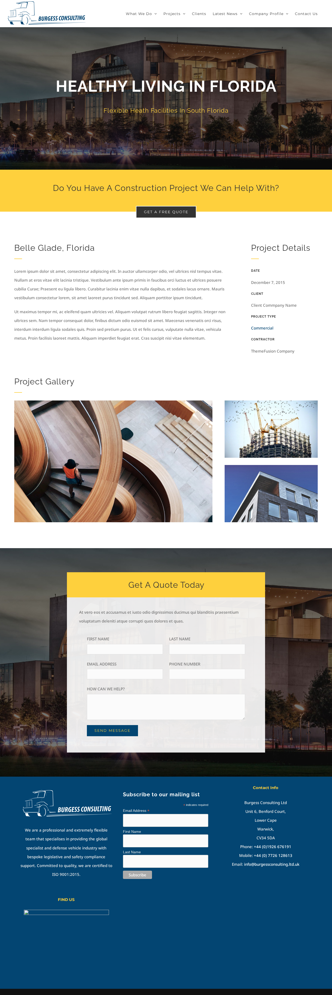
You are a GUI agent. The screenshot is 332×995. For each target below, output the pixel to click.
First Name (132, 831)
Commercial (262, 328)
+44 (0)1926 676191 (272, 846)
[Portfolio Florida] (166, 98)
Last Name (132, 852)
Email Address (136, 810)
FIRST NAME (98, 638)
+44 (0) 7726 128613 (273, 855)
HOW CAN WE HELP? (106, 688)
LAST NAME (179, 638)
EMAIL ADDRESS (101, 664)
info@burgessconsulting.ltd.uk (271, 864)
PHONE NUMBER (184, 664)
